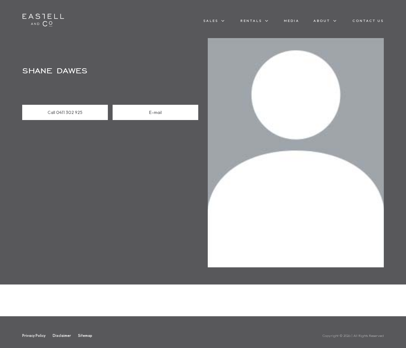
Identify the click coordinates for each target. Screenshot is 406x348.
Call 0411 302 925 (65, 112)
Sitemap (85, 335)
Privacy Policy (34, 335)
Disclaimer (62, 335)
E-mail (155, 112)
